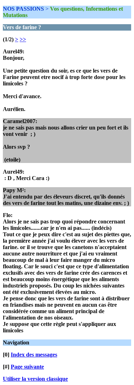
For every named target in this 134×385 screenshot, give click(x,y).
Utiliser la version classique (35, 379)
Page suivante (27, 367)
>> (23, 39)
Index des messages (34, 355)
